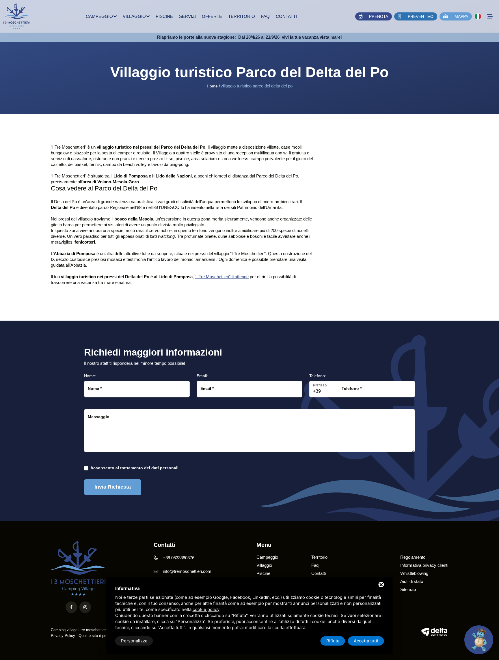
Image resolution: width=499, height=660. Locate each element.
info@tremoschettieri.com (187, 571)
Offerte (212, 16)
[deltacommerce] (434, 632)
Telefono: (317, 375)
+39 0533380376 (178, 557)
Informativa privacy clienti (424, 565)
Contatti (286, 16)
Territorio (241, 16)
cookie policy (206, 609)
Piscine (164, 16)
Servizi (187, 16)
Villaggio (134, 16)
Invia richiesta (112, 487)
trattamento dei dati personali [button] (149, 467)
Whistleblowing (414, 573)
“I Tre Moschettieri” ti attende (222, 276)
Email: (202, 375)
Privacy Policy (63, 635)
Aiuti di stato (411, 581)
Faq (265, 16)
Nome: (90, 375)
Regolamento (412, 557)
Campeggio (99, 16)
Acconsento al (134, 467)
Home (212, 86)
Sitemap (408, 589)
